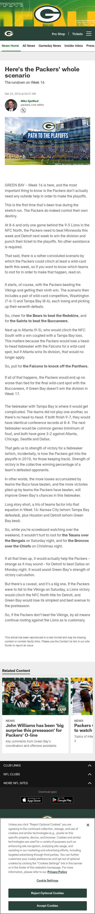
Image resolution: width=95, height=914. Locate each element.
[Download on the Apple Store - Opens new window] (31, 800)
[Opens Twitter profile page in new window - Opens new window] (23, 110)
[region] (47, 866)
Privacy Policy (57, 872)
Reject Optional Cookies (47, 893)
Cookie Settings (47, 880)
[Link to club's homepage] (9, 31)
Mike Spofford (29, 100)
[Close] (88, 825)
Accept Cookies (47, 905)
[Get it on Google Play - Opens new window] (62, 802)
